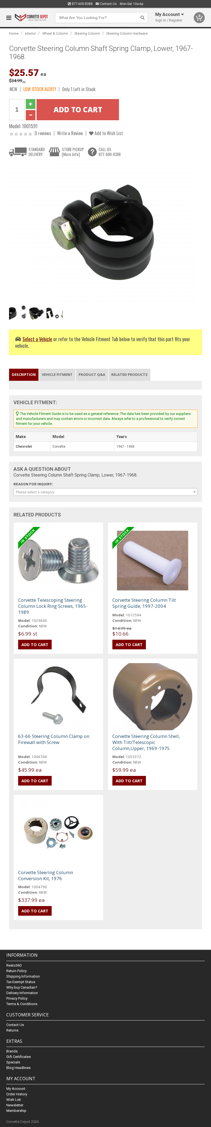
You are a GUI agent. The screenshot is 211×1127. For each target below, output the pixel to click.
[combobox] (105, 492)
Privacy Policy (16, 998)
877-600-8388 (82, 4)
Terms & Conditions (21, 1004)
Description (24, 374)
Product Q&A (92, 374)
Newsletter (14, 1105)
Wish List (13, 1100)
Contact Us (108, 4)
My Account (15, 1089)
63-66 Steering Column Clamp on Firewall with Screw (53, 739)
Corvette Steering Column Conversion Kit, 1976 (45, 875)
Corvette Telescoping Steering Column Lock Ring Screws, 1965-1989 (53, 606)
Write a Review (70, 133)
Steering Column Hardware (127, 33)
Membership (16, 1111)
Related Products (129, 374)
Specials (13, 1062)
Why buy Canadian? (21, 987)
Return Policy (16, 971)
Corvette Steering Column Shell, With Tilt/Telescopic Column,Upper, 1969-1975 (146, 742)
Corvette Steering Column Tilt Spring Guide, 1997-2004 (144, 603)
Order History (16, 1094)
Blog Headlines (18, 1068)
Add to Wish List (108, 133)
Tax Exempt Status (20, 982)
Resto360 (13, 965)
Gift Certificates (18, 1057)
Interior (30, 33)
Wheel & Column (55, 33)
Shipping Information (23, 976)
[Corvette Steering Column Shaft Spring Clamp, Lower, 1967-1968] (102, 232)
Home (14, 33)
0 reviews (43, 133)
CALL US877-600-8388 (110, 151)
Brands (12, 1051)
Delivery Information (22, 993)
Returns (12, 1030)
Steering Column (87, 33)
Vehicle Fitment (57, 374)
